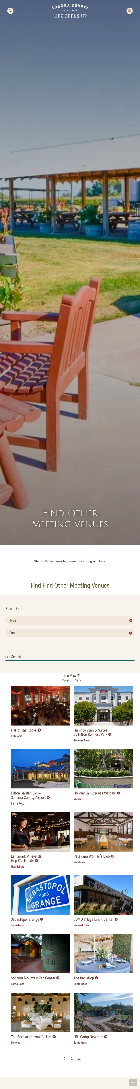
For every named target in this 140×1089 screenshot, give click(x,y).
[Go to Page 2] (79, 1059)
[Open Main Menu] (130, 11)
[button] (133, 1082)
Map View (70, 675)
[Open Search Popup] (10, 11)
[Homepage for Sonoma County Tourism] (70, 10)
